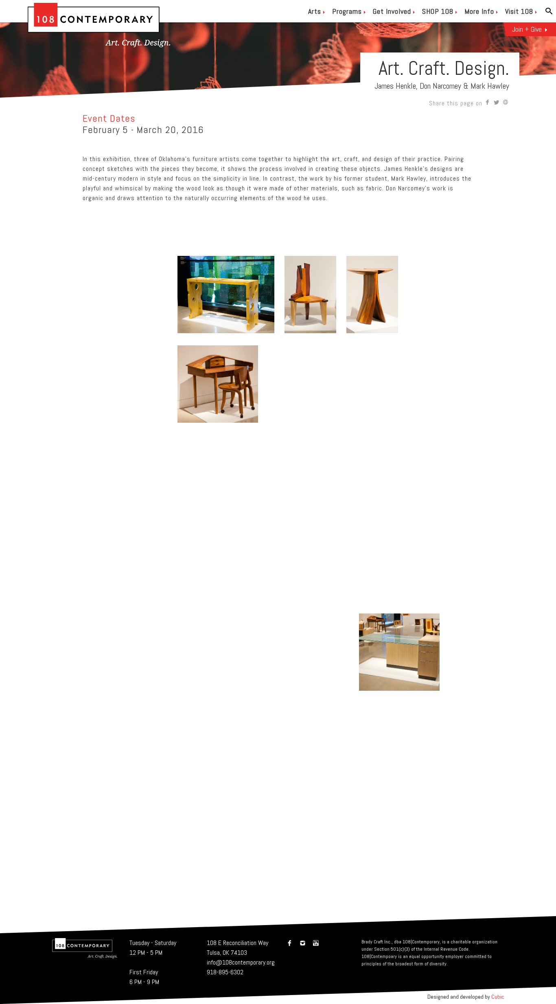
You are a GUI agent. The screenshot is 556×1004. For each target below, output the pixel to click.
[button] (487, 103)
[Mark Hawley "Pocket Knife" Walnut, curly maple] (385, 424)
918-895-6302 (225, 972)
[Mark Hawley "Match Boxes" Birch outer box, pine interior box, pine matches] (128, 424)
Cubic (497, 996)
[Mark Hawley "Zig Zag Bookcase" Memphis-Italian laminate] (357, 782)
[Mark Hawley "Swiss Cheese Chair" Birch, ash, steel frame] (175, 603)
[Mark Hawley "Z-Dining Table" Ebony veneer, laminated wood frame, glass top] (324, 514)
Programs (347, 11)
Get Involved (392, 11)
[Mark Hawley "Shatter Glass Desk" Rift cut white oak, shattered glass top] (399, 692)
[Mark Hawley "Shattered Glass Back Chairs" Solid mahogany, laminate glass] (218, 692)
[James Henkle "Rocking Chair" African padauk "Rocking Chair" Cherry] (309, 692)
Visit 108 (519, 11)
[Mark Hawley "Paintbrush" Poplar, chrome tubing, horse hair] (204, 782)
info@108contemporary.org (241, 962)
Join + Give (527, 29)
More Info (479, 11)
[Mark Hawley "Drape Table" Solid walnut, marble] (280, 782)
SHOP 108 (437, 11)
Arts (314, 11)
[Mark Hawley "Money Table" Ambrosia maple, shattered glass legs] (251, 603)
